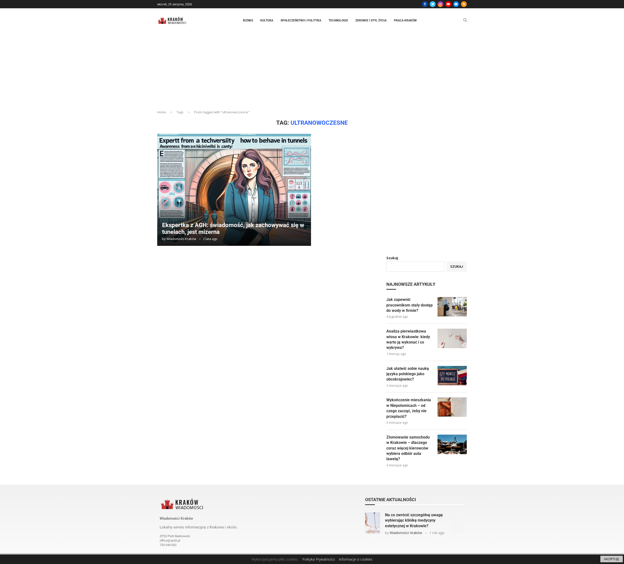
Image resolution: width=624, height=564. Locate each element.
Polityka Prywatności (318, 559)
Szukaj (392, 257)
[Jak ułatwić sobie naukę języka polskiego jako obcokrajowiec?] (452, 375)
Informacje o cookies (355, 559)
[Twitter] (433, 4)
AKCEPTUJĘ (611, 559)
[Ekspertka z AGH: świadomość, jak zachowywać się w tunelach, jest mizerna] (234, 190)
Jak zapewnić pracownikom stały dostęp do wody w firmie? (409, 305)
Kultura (266, 20)
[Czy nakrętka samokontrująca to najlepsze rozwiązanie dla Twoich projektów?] (381, 523)
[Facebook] (425, 4)
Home (161, 112)
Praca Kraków (405, 20)
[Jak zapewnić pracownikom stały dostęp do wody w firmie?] (452, 306)
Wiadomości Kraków (181, 239)
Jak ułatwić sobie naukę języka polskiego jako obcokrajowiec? (407, 374)
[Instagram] (440, 4)
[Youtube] (448, 4)
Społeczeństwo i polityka (301, 20)
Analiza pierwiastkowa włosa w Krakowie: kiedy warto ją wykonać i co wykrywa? (408, 339)
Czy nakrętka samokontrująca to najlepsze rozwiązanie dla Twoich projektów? (431, 520)
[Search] (465, 20)
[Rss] (464, 4)
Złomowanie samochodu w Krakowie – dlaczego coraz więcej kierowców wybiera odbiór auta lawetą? (408, 448)
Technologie (338, 20)
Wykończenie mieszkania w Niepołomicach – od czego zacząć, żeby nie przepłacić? (408, 408)
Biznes (248, 20)
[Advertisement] (312, 69)
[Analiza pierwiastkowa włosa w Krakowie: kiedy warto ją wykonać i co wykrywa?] (452, 338)
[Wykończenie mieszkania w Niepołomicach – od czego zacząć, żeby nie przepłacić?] (452, 407)
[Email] (456, 4)
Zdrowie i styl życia (371, 20)
